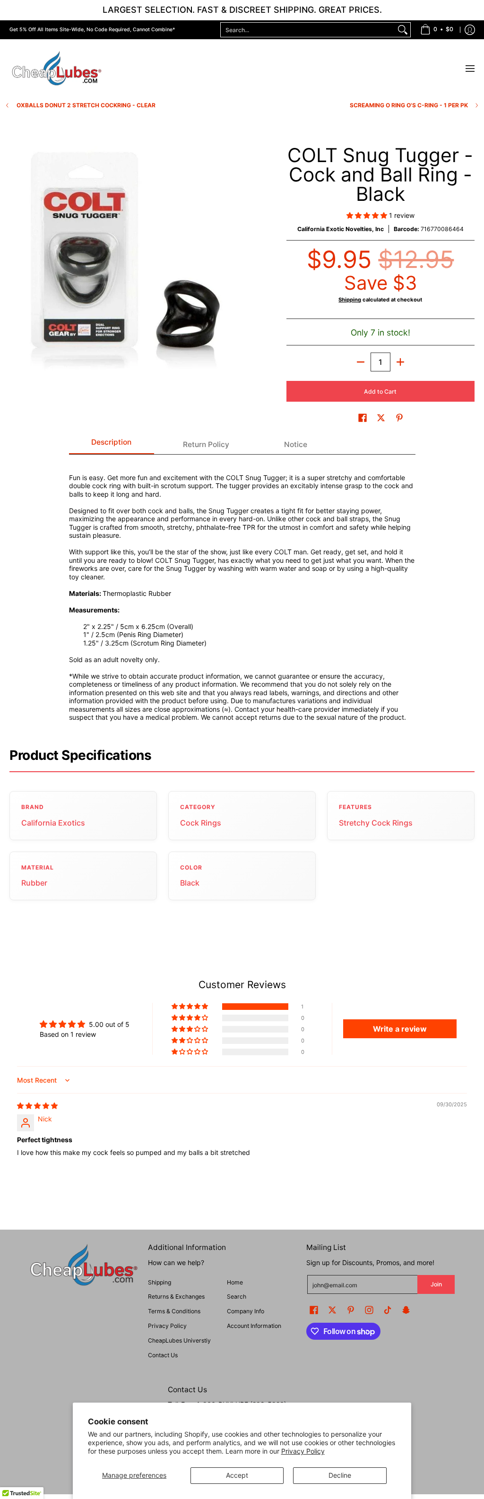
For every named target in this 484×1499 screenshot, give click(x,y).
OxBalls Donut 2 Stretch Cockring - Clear (86, 105)
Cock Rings (200, 822)
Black (189, 882)
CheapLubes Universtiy (179, 1340)
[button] (367, 215)
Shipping (349, 299)
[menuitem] (436, 29)
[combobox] (308, 30)
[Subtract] (361, 362)
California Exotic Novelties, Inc (340, 229)
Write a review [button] (400, 1029)
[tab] (111, 445)
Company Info (245, 1311)
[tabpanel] (242, 592)
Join (436, 1284)
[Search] (402, 30)
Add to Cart (380, 391)
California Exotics (53, 822)
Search (236, 1296)
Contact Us (163, 1355)
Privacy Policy (303, 1451)
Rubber (34, 882)
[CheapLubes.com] (56, 68)
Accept (237, 1475)
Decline (339, 1475)
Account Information (254, 1325)
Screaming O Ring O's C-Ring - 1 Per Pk (409, 105)
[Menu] (470, 68)
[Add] (400, 362)
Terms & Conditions (174, 1311)
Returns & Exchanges (176, 1296)
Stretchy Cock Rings (376, 822)
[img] (37, 1106)
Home (235, 1282)
